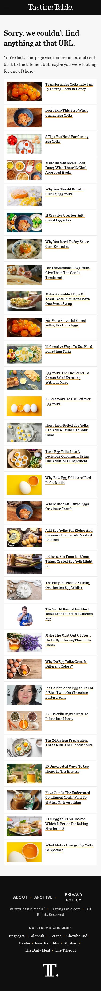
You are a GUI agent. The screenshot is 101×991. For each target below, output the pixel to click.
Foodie (24, 943)
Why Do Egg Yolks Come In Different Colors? (66, 664)
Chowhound (76, 935)
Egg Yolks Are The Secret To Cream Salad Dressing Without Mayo (67, 378)
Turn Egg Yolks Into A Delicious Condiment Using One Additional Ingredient (67, 457)
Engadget (17, 935)
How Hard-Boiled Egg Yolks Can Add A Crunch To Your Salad (67, 430)
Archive (43, 897)
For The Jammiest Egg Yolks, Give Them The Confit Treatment (68, 273)
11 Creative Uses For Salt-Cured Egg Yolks (65, 217)
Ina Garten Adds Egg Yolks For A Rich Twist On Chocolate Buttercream (69, 693)
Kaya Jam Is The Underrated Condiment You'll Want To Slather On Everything (67, 798)
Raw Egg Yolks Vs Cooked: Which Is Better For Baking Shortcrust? (66, 824)
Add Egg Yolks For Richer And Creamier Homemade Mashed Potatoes (69, 535)
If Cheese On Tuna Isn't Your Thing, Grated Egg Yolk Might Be (69, 561)
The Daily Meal (37, 950)
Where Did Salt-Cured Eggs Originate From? (67, 506)
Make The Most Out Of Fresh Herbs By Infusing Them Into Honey (68, 640)
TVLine (55, 935)
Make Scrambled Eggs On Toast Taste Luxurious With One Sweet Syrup (67, 299)
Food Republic (47, 943)
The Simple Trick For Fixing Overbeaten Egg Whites (67, 585)
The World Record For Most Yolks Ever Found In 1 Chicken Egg (69, 614)
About (20, 897)
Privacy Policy (74, 897)
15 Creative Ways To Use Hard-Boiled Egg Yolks (69, 349)
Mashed (70, 943)
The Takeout (65, 950)
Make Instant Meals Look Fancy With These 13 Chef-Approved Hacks (66, 168)
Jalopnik (37, 935)
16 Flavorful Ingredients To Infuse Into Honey (66, 716)
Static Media (33, 909)
